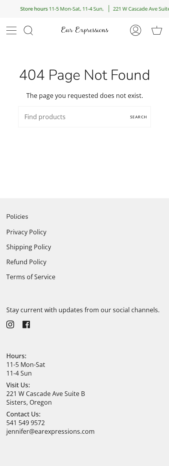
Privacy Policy (26, 232)
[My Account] (135, 30)
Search (138, 117)
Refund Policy (26, 262)
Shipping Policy (28, 247)
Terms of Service (30, 277)
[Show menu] (12, 30)
